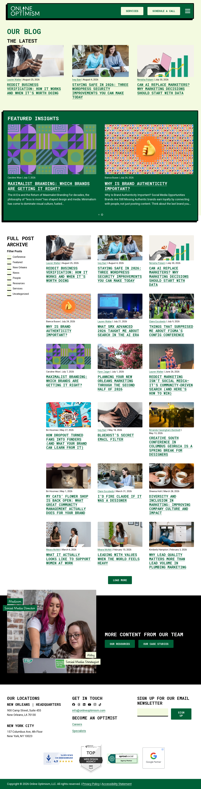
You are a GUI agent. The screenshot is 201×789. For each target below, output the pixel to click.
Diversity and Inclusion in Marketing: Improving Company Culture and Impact (169, 504)
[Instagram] (95, 704)
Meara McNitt (53, 549)
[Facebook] (73, 704)
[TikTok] (100, 704)
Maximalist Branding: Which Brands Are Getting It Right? (49, 186)
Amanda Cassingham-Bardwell (164, 430)
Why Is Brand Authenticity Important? (136, 186)
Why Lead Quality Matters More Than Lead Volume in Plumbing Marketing (167, 560)
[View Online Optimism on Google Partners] (154, 768)
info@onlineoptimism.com (88, 710)
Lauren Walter (14, 79)
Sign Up (181, 714)
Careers (77, 724)
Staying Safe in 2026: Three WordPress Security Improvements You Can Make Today (100, 90)
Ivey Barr (76, 79)
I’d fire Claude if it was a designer (120, 498)
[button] (188, 11)
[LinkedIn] (84, 704)
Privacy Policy (91, 784)
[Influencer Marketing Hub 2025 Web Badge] (91, 758)
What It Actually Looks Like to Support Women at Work (68, 558)
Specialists (79, 731)
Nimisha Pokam (145, 79)
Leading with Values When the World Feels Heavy (119, 558)
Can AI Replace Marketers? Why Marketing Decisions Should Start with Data (163, 88)
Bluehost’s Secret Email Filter (116, 437)
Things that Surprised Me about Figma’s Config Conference (171, 330)
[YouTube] (89, 704)
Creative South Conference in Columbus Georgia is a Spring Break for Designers (170, 446)
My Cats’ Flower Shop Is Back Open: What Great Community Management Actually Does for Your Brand (67, 504)
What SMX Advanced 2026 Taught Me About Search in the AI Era (118, 330)
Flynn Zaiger (104, 371)
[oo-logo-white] (25, 11)
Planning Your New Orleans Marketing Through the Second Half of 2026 (116, 382)
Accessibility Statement (117, 784)
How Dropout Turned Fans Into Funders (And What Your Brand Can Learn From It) (66, 441)
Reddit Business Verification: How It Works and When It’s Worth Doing (34, 88)
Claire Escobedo (157, 321)
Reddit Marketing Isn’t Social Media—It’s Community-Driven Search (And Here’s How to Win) (171, 385)
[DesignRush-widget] (59, 758)
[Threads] (79, 704)
